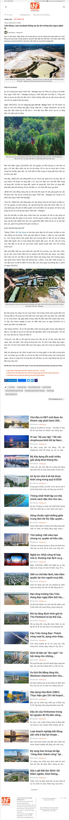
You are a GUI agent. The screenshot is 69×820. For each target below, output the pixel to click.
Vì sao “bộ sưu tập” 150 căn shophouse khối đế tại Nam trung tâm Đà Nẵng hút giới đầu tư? (45, 438)
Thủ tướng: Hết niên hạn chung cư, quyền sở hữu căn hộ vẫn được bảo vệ (46, 537)
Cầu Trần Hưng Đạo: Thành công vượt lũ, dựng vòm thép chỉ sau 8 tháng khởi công (46, 635)
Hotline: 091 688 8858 (40, 1)
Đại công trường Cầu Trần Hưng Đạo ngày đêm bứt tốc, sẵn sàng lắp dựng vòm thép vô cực (46, 595)
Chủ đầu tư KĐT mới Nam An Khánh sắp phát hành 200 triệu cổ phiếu (46, 419)
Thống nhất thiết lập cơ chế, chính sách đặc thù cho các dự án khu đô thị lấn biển (46, 497)
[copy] (36, 380)
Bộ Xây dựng (21, 232)
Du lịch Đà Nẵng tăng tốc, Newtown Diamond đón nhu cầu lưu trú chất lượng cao (46, 674)
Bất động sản (19, 19)
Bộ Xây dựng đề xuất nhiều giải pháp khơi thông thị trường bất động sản (45, 458)
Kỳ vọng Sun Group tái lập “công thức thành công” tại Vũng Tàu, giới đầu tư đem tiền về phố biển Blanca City (46, 752)
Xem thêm (34, 789)
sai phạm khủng (47, 387)
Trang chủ (8, 19)
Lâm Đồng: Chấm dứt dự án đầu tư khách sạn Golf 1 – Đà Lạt (26, 370)
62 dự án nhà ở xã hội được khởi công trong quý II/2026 (46, 478)
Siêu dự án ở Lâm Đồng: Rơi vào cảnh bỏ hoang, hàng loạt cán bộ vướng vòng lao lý (33, 373)
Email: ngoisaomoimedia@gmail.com (56, 1)
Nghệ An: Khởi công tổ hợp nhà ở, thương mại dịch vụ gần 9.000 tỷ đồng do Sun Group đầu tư (47, 556)
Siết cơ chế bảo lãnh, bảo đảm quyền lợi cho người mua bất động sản (47, 576)
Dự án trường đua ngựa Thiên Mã (14, 390)
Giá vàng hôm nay (25, 15)
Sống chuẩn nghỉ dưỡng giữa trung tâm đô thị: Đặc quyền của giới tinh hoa (46, 517)
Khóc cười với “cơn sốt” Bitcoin (41, 15)
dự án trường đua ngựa (34, 387)
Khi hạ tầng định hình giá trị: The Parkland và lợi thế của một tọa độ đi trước (46, 615)
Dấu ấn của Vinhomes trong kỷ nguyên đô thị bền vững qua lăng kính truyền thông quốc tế (46, 713)
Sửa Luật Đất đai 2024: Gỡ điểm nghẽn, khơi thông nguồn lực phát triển (45, 772)
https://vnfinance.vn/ (11, 394)
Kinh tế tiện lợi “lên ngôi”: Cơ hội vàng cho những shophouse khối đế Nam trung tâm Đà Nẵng (46, 654)
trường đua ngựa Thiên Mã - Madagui (35, 390)
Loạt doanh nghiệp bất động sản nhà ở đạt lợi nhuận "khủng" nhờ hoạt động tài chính (46, 733)
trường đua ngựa (22, 387)
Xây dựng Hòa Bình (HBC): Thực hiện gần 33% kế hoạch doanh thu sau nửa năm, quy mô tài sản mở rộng (46, 694)
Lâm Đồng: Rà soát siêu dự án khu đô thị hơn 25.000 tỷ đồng (26, 375)
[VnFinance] (35, 7)
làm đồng (11, 387)
